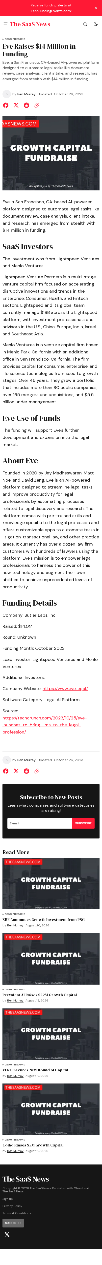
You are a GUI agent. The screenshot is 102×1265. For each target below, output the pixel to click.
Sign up (7, 1199)
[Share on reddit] (26, 105)
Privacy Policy (12, 1206)
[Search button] (85, 24)
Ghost (78, 1188)
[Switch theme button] (96, 24)
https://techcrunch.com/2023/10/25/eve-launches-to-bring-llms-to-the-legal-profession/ (44, 725)
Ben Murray (26, 94)
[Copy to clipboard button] (36, 105)
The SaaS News (13, 1191)
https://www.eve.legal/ (65, 689)
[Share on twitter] (16, 105)
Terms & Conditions (16, 1213)
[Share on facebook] (6, 105)
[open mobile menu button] (5, 24)
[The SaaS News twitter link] (6, 1234)
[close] (96, 8)
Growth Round (15, 39)
